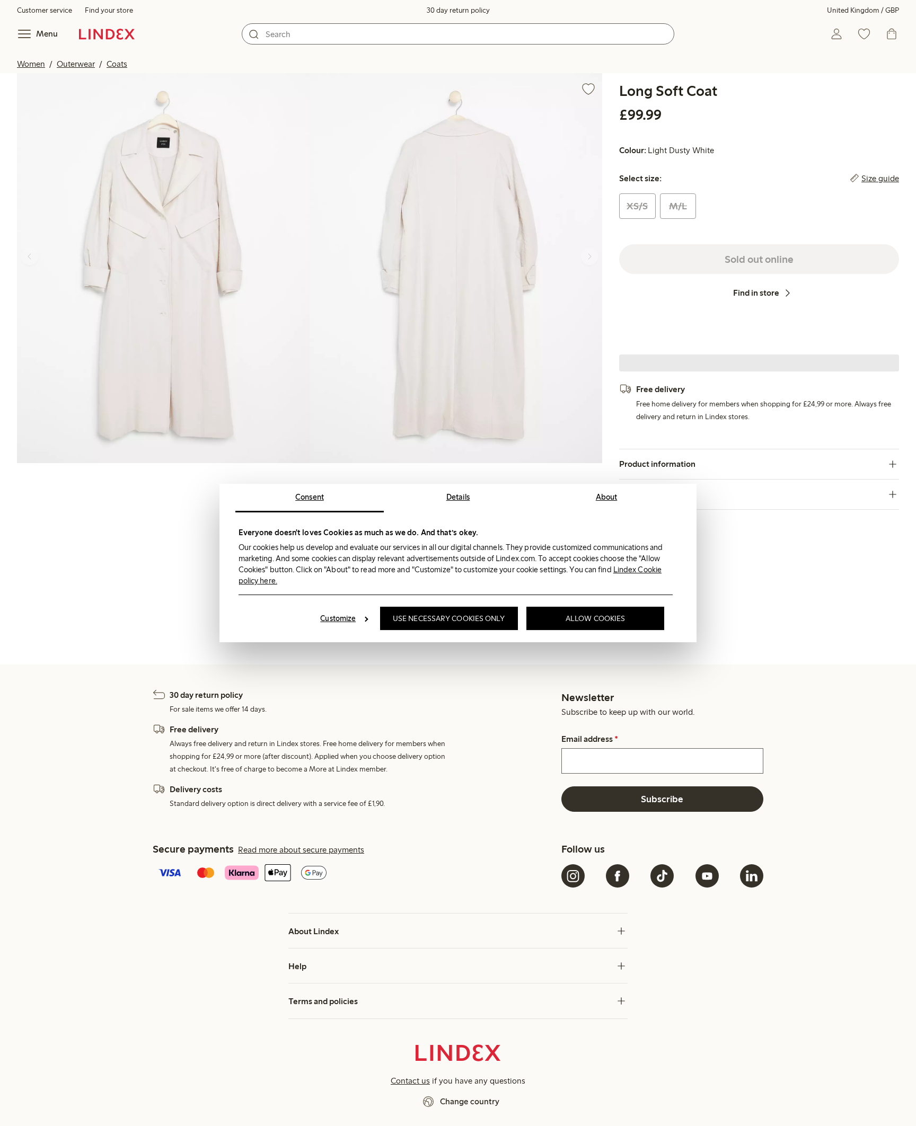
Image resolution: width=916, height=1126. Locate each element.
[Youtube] (707, 876)
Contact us (410, 1081)
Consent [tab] (309, 497)
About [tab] (607, 497)
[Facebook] (617, 876)
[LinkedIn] (751, 876)
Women (31, 64)
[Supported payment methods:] (355, 873)
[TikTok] (662, 876)
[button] (163, 268)
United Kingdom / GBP (863, 10)
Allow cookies (595, 618)
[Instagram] (573, 876)
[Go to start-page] (107, 34)
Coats (117, 64)
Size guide (880, 178)
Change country (469, 1101)
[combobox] (458, 34)
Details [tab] (458, 497)
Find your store (109, 10)
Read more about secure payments (301, 850)
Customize (338, 618)
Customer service (44, 10)
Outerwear (76, 64)
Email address (589, 739)
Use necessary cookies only (449, 618)
